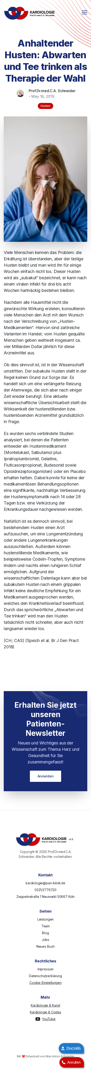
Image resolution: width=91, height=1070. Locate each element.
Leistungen (45, 919)
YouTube (49, 1019)
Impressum (46, 969)
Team (45, 926)
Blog (45, 933)
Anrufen (73, 1062)
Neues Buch (45, 946)
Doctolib (73, 1048)
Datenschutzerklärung (45, 976)
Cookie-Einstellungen (45, 983)
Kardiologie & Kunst (45, 1005)
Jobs (45, 940)
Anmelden (46, 776)
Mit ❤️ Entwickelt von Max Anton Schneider (45, 1056)
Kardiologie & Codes (45, 1012)
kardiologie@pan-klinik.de (45, 883)
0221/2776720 (45, 890)
